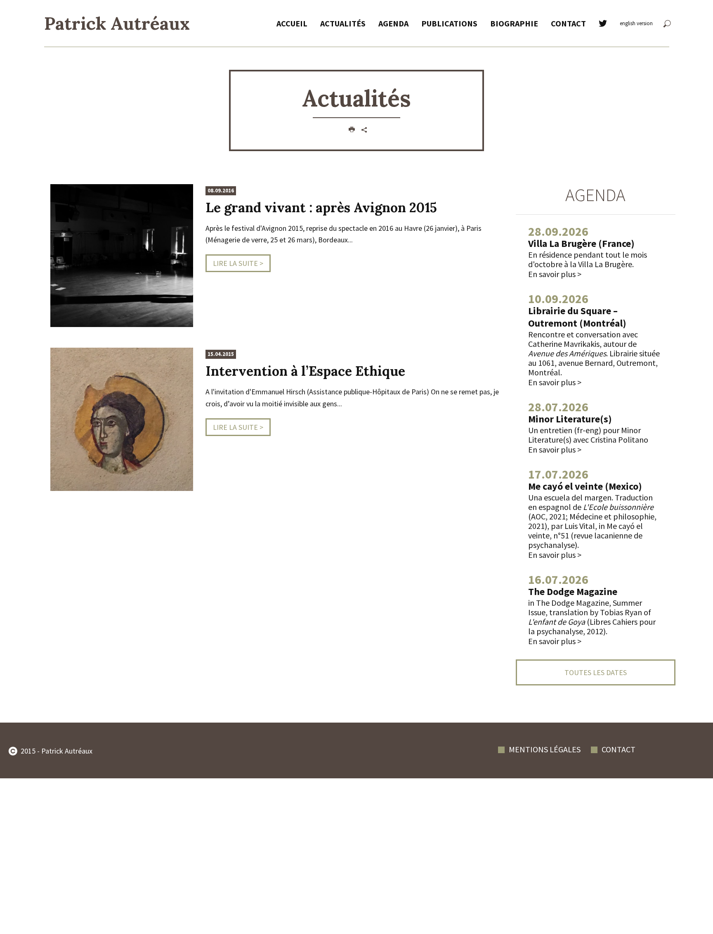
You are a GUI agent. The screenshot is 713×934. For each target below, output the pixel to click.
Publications (449, 23)
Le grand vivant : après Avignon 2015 (321, 207)
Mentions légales (545, 749)
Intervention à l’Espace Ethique (305, 371)
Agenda (393, 23)
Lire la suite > (238, 263)
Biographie (514, 23)
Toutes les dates (595, 672)
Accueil (291, 23)
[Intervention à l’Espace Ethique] (121, 418)
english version (636, 23)
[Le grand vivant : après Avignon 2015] (121, 255)
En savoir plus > (554, 274)
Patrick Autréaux (117, 23)
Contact (568, 23)
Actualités (343, 23)
